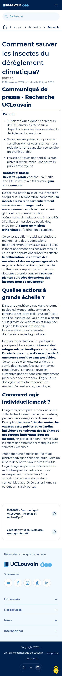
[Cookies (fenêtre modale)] (56, 670)
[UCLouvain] (5, 27)
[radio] (24, 667)
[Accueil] (16, 5)
